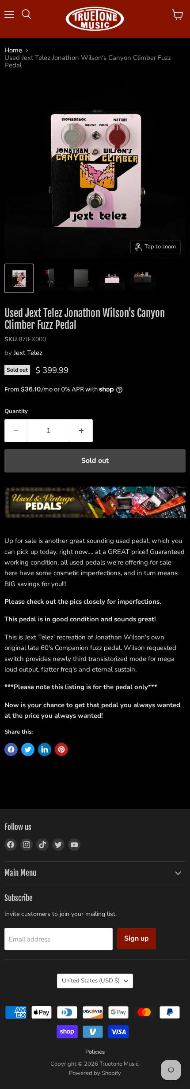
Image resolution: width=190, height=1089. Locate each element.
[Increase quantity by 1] (81, 430)
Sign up (136, 938)
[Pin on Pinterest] (61, 749)
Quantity (16, 411)
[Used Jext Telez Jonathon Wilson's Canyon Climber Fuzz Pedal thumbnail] (19, 278)
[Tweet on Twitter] (27, 749)
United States (91, 981)
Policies (95, 1052)
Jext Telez (28, 352)
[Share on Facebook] (11, 749)
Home (13, 50)
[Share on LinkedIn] (44, 749)
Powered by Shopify (95, 1073)
